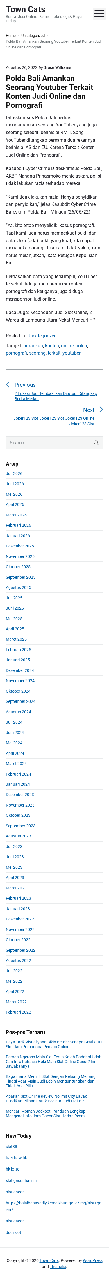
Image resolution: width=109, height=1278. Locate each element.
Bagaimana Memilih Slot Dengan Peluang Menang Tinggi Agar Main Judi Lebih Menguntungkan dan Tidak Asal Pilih (51, 1081)
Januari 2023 (18, 908)
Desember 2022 (20, 919)
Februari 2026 (18, 525)
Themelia (58, 1266)
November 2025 (20, 556)
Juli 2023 (14, 846)
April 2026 (15, 504)
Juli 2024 (14, 722)
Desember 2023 (20, 794)
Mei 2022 (14, 981)
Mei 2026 (14, 494)
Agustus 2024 (18, 712)
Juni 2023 (15, 856)
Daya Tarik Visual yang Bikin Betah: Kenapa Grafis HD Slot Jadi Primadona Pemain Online (54, 1044)
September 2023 (20, 825)
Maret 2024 (16, 763)
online (67, 345)
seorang (37, 353)
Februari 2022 (18, 1012)
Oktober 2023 (18, 815)
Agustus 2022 (18, 960)
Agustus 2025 (18, 587)
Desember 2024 (20, 670)
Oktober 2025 (18, 566)
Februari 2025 (18, 649)
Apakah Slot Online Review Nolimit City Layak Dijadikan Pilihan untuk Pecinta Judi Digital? (46, 1098)
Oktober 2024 (18, 691)
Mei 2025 (14, 618)
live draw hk (16, 1157)
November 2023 (20, 805)
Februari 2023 (18, 898)
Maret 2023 (16, 888)
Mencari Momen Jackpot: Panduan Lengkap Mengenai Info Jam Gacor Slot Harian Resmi (45, 1113)
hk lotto (12, 1169)
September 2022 (20, 950)
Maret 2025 (16, 639)
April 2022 (15, 991)
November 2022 (20, 929)
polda (81, 345)
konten (52, 345)
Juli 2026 (14, 473)
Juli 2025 (14, 598)
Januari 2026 (18, 535)
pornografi (16, 353)
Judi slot (13, 1232)
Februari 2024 (18, 774)
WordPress (93, 1260)
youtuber (71, 353)
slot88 (11, 1146)
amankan (33, 345)
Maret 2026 (16, 515)
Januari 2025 (18, 660)
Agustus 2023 (18, 836)
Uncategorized (42, 336)
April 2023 (15, 877)
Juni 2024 (15, 732)
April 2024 (15, 753)
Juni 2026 (15, 483)
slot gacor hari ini (21, 1180)
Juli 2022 (14, 970)
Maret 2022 (16, 1002)
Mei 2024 (14, 743)
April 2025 (15, 629)
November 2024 (20, 680)
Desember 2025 (20, 546)
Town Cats (49, 1260)
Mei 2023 (14, 867)
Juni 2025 (15, 608)
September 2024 (20, 701)
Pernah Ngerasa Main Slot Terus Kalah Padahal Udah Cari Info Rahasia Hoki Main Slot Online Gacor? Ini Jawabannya (53, 1062)
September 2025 (20, 577)
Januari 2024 (18, 784)
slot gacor (15, 1191)
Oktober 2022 (18, 939)
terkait (54, 353)
